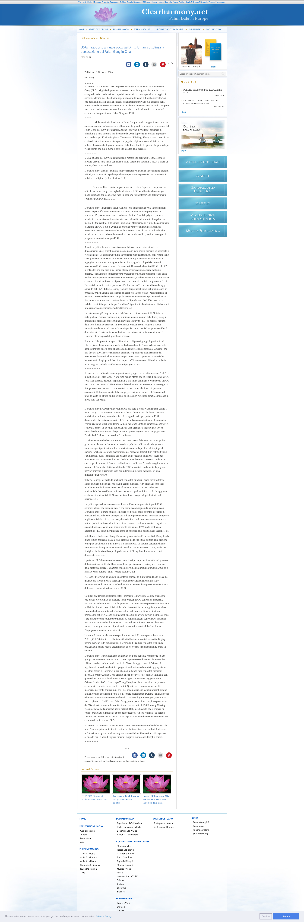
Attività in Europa (88, 857)
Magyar (154, 2)
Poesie (120, 872)
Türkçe (212, 2)
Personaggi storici (125, 849)
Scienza (120, 880)
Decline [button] (266, 916)
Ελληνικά (146, 2)
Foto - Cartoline (124, 857)
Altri (82, 842)
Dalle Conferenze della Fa (129, 827)
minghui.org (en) (201, 829)
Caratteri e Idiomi (125, 853)
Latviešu (168, 2)
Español (130, 2)
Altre (82, 872)
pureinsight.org (200, 833)
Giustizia (121, 910)
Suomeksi (138, 2)
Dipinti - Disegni (125, 861)
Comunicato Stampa (90, 865)
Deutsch (97, 2)
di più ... (184, 112)
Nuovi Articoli (188, 82)
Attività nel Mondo (89, 861)
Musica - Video (124, 868)
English (90, 2)
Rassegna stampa (88, 868)
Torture (83, 834)
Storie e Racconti (125, 865)
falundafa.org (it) (201, 822)
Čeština (123, 2)
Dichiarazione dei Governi (95, 38)
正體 (79, 2)
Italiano (161, 2)
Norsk (175, 2)
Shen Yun (121, 887)
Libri (213, 66)
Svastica (121, 891)
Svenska (204, 2)
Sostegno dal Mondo (164, 823)
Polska (181, 2)
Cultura (120, 884)
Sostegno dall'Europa (164, 827)
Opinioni (121, 906)
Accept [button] (286, 916)
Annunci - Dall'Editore (127, 834)
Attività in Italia (87, 853)
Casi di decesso (87, 830)
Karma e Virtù (123, 903)
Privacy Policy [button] (104, 916)
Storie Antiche (124, 846)
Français (105, 2)
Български (114, 2)
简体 (84, 2)
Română (189, 2)
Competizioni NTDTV (127, 876)
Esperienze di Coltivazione (129, 823)
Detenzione (85, 838)
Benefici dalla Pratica (127, 830)
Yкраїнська (220, 2)
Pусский (196, 2)
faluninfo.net (199, 826)
